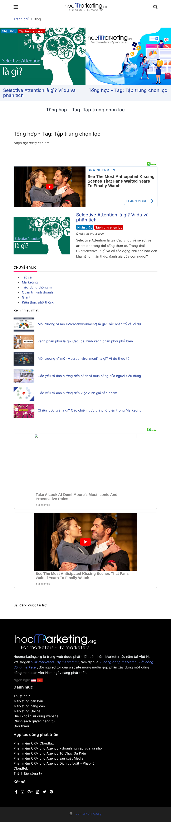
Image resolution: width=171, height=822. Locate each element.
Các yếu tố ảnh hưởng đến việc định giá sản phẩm (77, 393)
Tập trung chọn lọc (109, 227)
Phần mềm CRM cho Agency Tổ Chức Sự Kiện (50, 753)
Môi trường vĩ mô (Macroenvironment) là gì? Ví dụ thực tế (83, 358)
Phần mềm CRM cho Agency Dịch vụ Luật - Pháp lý (54, 763)
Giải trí (27, 297)
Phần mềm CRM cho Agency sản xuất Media (48, 758)
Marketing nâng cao (29, 706)
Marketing (30, 282)
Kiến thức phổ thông (38, 302)
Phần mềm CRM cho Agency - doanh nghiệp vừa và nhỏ (58, 748)
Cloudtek (21, 768)
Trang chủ (21, 19)
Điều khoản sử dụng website (36, 716)
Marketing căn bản (28, 701)
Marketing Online (27, 711)
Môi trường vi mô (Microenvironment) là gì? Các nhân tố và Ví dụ (89, 324)
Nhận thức (84, 227)
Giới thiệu (21, 726)
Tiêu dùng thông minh (39, 287)
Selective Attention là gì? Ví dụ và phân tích (39, 93)
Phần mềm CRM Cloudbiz (34, 743)
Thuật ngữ (22, 696)
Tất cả (27, 277)
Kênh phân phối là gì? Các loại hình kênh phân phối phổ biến (85, 341)
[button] (40, 680)
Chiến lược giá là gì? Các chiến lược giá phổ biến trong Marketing (90, 410)
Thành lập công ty (28, 773)
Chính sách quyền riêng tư (34, 721)
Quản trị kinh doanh (37, 292)
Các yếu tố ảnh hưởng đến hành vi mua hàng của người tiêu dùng (89, 376)
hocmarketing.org (88, 813)
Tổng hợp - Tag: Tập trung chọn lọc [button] (128, 90)
